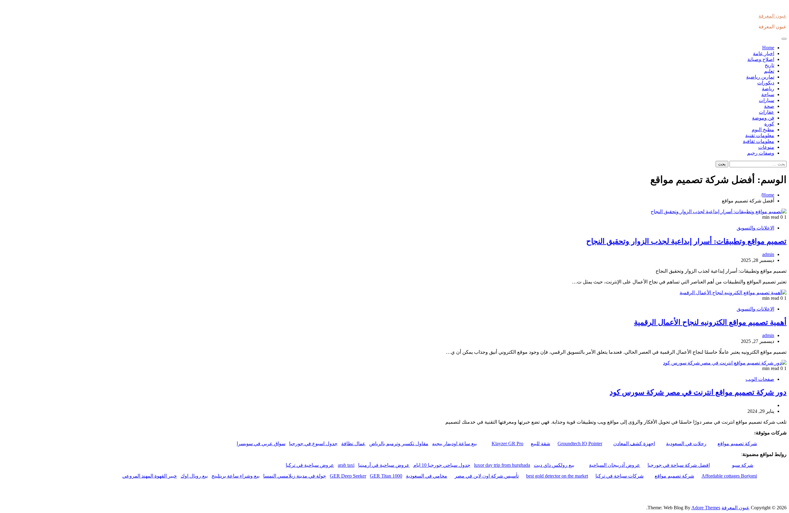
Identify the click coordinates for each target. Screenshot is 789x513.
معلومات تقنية (759, 135)
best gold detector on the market (557, 475)
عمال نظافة (353, 443)
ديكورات (765, 82)
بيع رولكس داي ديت (554, 465)
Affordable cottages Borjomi (729, 475)
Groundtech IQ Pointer (580, 443)
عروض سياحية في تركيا (310, 465)
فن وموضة (763, 117)
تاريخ (769, 65)
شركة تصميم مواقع (737, 443)
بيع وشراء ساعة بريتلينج (235, 475)
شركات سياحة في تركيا (619, 475)
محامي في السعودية (426, 475)
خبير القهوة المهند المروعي (149, 475)
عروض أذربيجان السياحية (614, 465)
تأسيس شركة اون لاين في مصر (487, 475)
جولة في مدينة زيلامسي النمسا (294, 475)
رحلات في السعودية (686, 443)
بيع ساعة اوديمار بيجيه (454, 443)
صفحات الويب (760, 379)
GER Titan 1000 (386, 475)
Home (768, 47)
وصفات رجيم (760, 153)
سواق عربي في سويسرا (261, 443)
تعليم (769, 71)
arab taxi (346, 465)
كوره (769, 123)
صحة (769, 106)
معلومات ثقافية (758, 141)
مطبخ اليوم (763, 129)
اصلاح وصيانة (760, 59)
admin (768, 254)
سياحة (767, 94)
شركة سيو (742, 465)
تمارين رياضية (760, 76)
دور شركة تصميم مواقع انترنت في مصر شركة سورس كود (698, 392)
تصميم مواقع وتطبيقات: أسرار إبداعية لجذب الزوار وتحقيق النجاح (686, 241)
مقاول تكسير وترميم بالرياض (398, 443)
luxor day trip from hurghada (502, 465)
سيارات (766, 100)
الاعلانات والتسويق (755, 227)
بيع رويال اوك (194, 475)
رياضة (768, 88)
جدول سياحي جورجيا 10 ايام (441, 465)
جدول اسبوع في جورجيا (313, 443)
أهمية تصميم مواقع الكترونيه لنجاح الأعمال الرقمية (710, 322)
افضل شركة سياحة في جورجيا (679, 465)
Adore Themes (705, 507)
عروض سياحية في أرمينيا (384, 465)
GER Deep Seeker (348, 475)
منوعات (766, 147)
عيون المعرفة (772, 15)
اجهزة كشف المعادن (634, 443)
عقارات (766, 112)
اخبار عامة (763, 53)
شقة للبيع (540, 443)
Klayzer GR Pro (507, 443)
